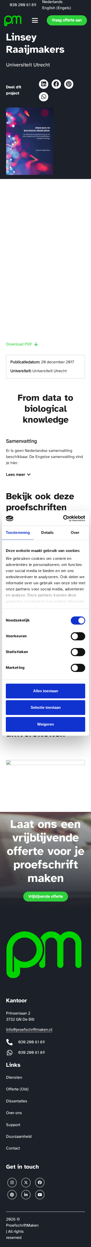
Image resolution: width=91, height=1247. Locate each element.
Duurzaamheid (19, 1136)
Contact (13, 1148)
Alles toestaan (45, 691)
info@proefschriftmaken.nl (29, 1030)
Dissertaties (16, 1101)
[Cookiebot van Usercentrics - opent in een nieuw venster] (64, 518)
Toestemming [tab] (18, 532)
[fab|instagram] (12, 1183)
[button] (35, 20)
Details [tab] (47, 532)
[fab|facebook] (40, 1183)
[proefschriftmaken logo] (12, 20)
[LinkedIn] (43, 84)
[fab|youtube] (40, 1195)
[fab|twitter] (26, 1183)
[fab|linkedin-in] (26, 1195)
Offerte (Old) (17, 1089)
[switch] (78, 636)
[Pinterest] (69, 84)
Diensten (14, 1077)
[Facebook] (56, 84)
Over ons (14, 1113)
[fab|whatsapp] (12, 1052)
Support (13, 1125)
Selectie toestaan (46, 707)
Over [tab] (75, 532)
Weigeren (45, 724)
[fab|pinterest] (12, 1195)
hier (13, 463)
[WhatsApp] (43, 97)
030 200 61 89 (31, 1042)
